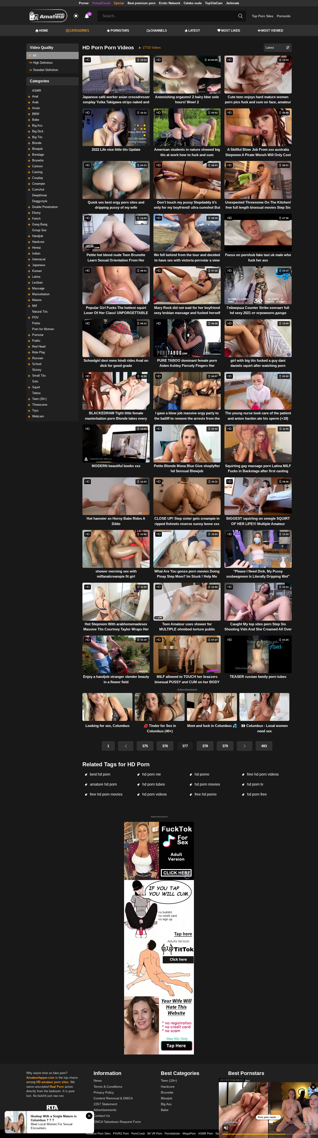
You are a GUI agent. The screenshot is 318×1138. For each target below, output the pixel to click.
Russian (37, 358)
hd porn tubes (153, 784)
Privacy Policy (104, 1092)
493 (264, 746)
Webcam (38, 416)
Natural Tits (40, 311)
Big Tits (37, 137)
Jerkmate (232, 3)
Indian (36, 253)
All (34, 55)
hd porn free (256, 794)
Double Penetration (45, 207)
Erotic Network (169, 3)
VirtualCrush (101, 3)
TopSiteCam (214, 3)
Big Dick (38, 131)
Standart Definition (45, 70)
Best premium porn (142, 3)
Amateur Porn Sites (98, 1133)
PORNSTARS (120, 30)
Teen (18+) (39, 399)
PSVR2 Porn (121, 1133)
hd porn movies (207, 784)
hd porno (201, 774)
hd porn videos (154, 794)
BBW (35, 114)
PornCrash (138, 1133)
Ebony (36, 212)
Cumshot (38, 189)
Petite (36, 323)
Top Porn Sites (262, 16)
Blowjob (37, 149)
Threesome (39, 404)
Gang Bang (39, 224)
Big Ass (37, 125)
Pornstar (38, 335)
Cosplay (37, 178)
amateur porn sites (54, 1082)
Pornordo (284, 16)
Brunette (38, 160)
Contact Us (102, 1116)
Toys (35, 410)
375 (145, 746)
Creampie (38, 183)
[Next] (244, 746)
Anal (35, 96)
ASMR (36, 90)
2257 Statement (105, 1104)
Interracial (38, 259)
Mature (36, 300)
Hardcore (38, 242)
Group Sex (39, 230)
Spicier (119, 3)
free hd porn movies (105, 794)
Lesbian (37, 282)
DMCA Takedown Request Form (117, 1122)
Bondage (38, 154)
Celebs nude (193, 3)
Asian (36, 108)
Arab (35, 102)
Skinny (36, 370)
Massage (38, 288)
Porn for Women (43, 329)
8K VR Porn (154, 1133)
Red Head (38, 346)
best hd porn (99, 774)
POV (35, 317)
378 (205, 746)
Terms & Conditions (108, 1086)
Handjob (37, 236)
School (36, 364)
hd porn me (151, 774)
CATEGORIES (79, 30)
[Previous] (125, 746)
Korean (37, 271)
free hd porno (205, 794)
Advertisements (105, 1110)
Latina (36, 276)
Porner (84, 3)
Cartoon (37, 166)
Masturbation (41, 294)
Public (36, 340)
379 (225, 746)
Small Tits (39, 375)
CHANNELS (158, 30)
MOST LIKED (230, 30)
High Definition (42, 62)
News (98, 1080)
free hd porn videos (262, 774)
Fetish (36, 218)
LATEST (194, 30)
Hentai (36, 247)
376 (165, 746)
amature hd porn (103, 784)
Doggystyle (39, 201)
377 (185, 746)
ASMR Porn (205, 1133)
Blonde (36, 143)
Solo (35, 381)
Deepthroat (39, 195)
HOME (43, 30)
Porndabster (172, 1133)
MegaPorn (189, 1133)
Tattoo (36, 393)
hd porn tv (254, 784)
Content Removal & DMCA (113, 1098)
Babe (35, 119)
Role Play (38, 352)
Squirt (36, 387)
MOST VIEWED (272, 30)
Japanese (38, 265)
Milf (34, 306)
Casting (37, 172)
